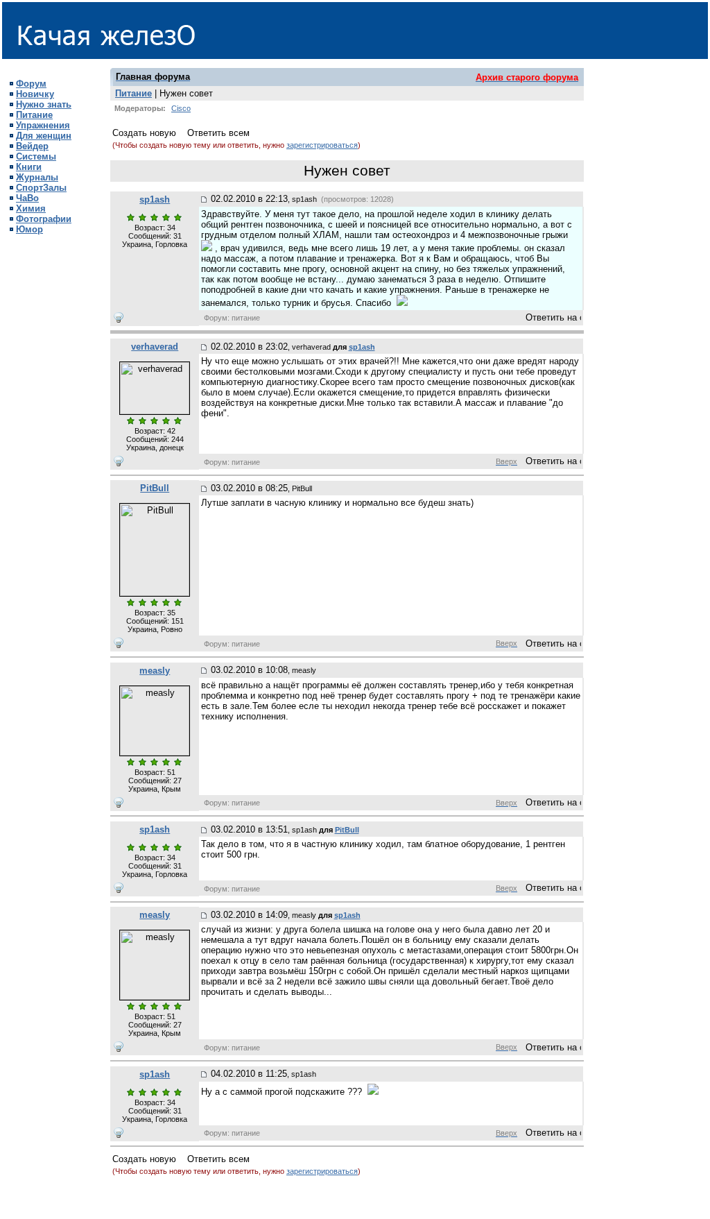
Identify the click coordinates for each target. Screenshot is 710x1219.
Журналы (37, 177)
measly (154, 670)
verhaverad (154, 346)
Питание (34, 115)
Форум (31, 83)
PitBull (154, 488)
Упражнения (43, 125)
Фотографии (43, 219)
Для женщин (43, 135)
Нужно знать (43, 104)
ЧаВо (27, 198)
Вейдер (32, 146)
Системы (36, 156)
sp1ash (154, 199)
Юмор (29, 229)
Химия (31, 208)
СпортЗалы (41, 187)
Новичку (35, 94)
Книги (29, 167)
